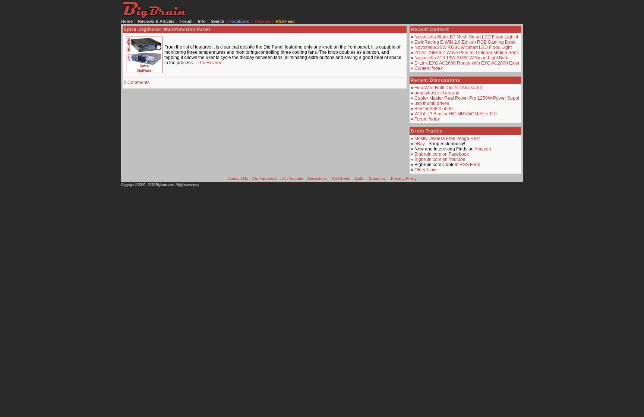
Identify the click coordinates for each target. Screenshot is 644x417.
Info (202, 21)
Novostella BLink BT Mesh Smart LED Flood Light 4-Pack (472, 37)
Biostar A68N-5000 (433, 108)
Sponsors (377, 178)
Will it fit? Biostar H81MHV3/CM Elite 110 (455, 113)
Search (217, 21)
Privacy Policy (404, 178)
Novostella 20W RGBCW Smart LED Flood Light (463, 47)
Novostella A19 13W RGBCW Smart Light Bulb (461, 57)
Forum (186, 21)
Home (127, 21)
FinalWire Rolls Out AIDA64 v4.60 (448, 87)
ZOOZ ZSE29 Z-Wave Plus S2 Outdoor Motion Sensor (468, 52)
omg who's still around (437, 93)
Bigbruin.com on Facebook (441, 154)
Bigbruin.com (165, 185)
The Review (210, 62)
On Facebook (265, 178)
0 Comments (136, 82)
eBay (419, 143)
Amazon (482, 149)
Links (359, 178)
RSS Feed (470, 164)
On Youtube (292, 178)
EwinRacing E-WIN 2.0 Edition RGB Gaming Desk (464, 42)
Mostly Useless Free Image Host (447, 138)
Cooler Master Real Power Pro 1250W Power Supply (467, 98)
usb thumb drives (431, 103)
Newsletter (317, 178)
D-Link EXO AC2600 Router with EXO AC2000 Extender (470, 63)
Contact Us (238, 178)
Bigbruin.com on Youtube (439, 159)
